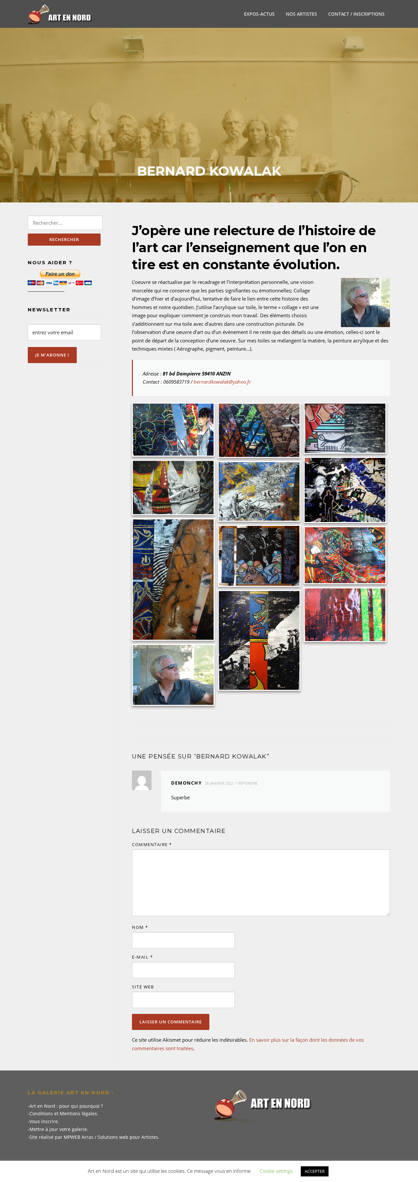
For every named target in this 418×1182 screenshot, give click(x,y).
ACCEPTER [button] (315, 1171)
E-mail (142, 957)
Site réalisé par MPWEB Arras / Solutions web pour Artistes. (94, 1137)
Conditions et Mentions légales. (63, 1113)
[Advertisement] (209, 114)
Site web (143, 987)
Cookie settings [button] (276, 1171)
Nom (140, 927)
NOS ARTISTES (301, 14)
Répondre (248, 783)
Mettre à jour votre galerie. (58, 1129)
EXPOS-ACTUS (259, 14)
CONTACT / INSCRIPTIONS (356, 14)
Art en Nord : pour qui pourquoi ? (66, 1106)
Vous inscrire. (44, 1121)
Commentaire (152, 844)
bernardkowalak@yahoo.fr (222, 381)
